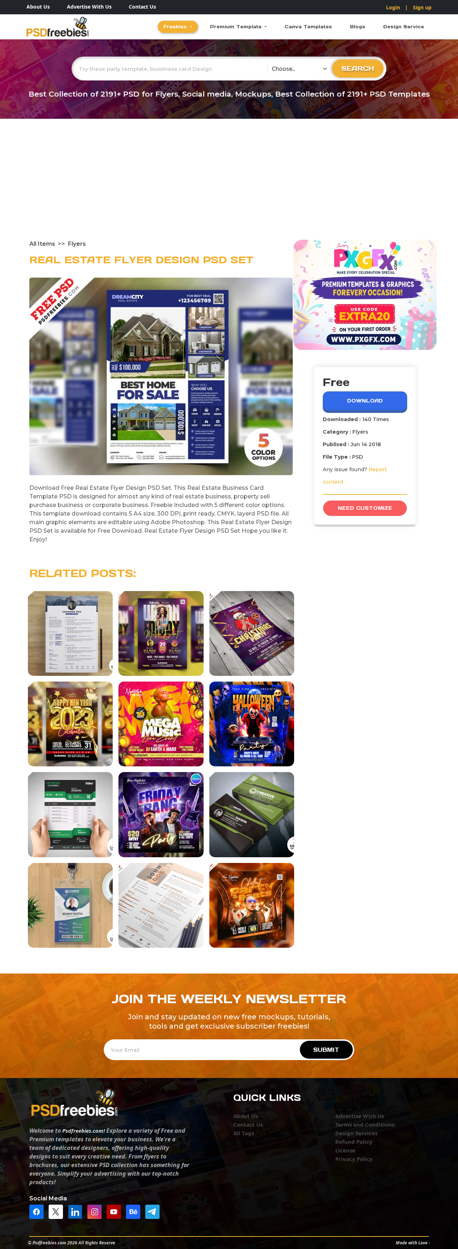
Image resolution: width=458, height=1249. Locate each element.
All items (42, 243)
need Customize (365, 508)
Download (365, 400)
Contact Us (142, 6)
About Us (38, 6)
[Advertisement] (229, 186)
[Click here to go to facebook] (38, 1211)
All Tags (243, 1133)
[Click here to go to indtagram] (96, 1211)
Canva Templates (308, 27)
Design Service (403, 27)
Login (393, 7)
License (345, 1150)
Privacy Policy (354, 1158)
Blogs (357, 27)
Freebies (176, 27)
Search (357, 68)
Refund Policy (353, 1141)
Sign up (422, 7)
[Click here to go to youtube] (116, 1211)
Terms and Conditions (364, 1124)
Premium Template (236, 27)
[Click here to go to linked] (77, 1211)
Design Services (356, 1133)
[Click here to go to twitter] (58, 1211)
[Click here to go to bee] (135, 1211)
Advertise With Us (89, 6)
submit (326, 1049)
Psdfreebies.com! (83, 1130)
